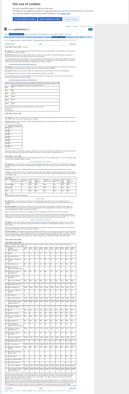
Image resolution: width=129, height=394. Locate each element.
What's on (29, 37)
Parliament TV (70, 37)
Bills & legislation (38, 37)
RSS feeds (82, 26)
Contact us (90, 26)
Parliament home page (15, 40)
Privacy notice (56, 390)
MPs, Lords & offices (31, 34)
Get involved (54, 34)
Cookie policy (62, 390)
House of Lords (21, 37)
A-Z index (6, 390)
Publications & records (58, 37)
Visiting (61, 34)
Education (68, 34)
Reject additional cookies (50, 19)
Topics (81, 37)
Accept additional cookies (25, 19)
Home (6, 34)
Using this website (41, 390)
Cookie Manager (70, 390)
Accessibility (68, 26)
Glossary (12, 390)
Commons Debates (55, 40)
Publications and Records (39, 40)
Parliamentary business (16, 34)
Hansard (48, 40)
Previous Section (10, 44)
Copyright (49, 390)
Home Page (73, 44)
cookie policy (65, 13)
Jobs (35, 390)
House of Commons (9, 37)
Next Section (8, 388)
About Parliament (44, 34)
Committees (47, 37)
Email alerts (75, 26)
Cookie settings (70, 19)
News (76, 37)
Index (40, 44)
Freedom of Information (27, 390)
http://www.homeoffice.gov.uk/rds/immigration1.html (23, 64)
